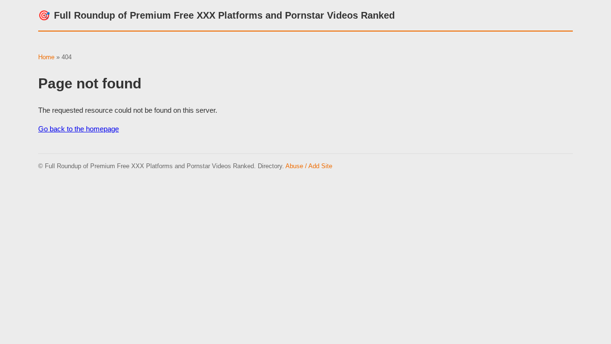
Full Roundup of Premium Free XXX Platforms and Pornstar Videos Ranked (216, 15)
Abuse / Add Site (308, 166)
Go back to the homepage (78, 129)
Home (46, 57)
